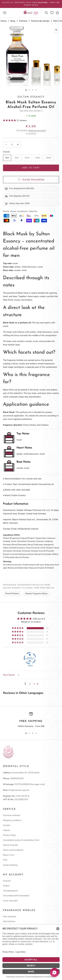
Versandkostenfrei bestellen (16, 895)
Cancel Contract (10, 845)
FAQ (5, 859)
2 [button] (30, 683)
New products (9, 916)
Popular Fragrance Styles (36, 593)
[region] (31, 720)
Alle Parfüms (9, 921)
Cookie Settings (10, 865)
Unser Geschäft (10, 900)
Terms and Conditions (13, 850)
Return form (8, 855)
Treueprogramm (10, 890)
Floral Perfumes (12, 593)
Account (7, 880)
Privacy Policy (9, 835)
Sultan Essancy (30, 97)
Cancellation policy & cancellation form (21, 840)
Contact (6, 825)
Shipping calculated (37, 130)
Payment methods (11, 815)
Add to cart (31, 168)
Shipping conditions (12, 820)
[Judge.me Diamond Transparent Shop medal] (30, 658)
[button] (10, 120)
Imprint (6, 830)
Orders (6, 885)
